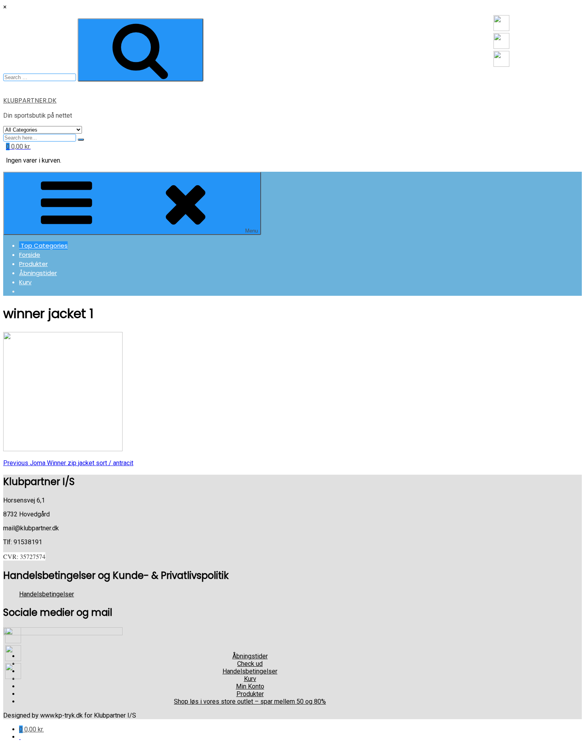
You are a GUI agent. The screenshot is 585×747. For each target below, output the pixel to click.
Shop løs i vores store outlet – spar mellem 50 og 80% (250, 701)
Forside (29, 254)
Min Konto (250, 686)
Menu (251, 231)
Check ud (250, 663)
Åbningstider (38, 273)
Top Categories (43, 245)
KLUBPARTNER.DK (30, 100)
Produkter (33, 264)
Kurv (25, 282)
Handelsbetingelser (46, 594)
